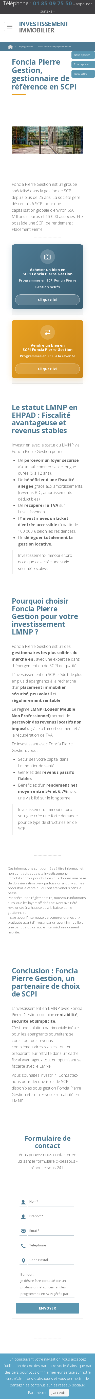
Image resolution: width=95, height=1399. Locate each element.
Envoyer (47, 1308)
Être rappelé (81, 64)
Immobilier (41, 27)
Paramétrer (37, 1392)
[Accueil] (10, 48)
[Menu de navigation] (9, 26)
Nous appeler (82, 55)
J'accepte (59, 1392)
